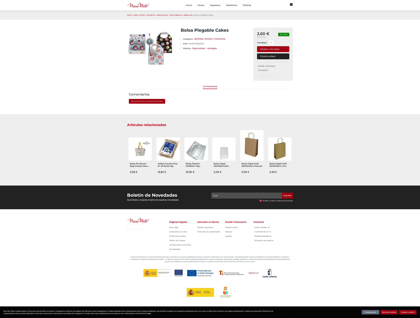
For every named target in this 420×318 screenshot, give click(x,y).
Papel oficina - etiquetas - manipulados (151, 15)
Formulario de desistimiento (208, 232)
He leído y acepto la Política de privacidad (277, 201)
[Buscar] (288, 5)
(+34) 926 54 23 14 (262, 232)
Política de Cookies (177, 240)
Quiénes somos (231, 227)
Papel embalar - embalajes (181, 15)
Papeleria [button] (215, 5)
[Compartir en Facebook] (259, 75)
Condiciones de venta (178, 232)
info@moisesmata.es (262, 236)
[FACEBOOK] (129, 227)
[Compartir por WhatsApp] (269, 75)
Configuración (370, 312)
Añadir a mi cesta (269, 49)
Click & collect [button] (267, 56)
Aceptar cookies (407, 312)
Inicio (129, 15)
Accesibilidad (174, 249)
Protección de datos (177, 236)
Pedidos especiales (205, 227)
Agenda (228, 236)
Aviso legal (173, 227)
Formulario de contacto (263, 240)
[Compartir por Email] (273, 75)
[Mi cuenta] (292, 5)
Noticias (228, 232)
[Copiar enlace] (278, 75)
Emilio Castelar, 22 (262, 227)
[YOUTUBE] (141, 227)
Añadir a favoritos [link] (266, 66)
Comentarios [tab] (210, 86)
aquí (149, 313)
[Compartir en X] (264, 75)
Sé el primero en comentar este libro (147, 101)
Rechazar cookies (389, 312)
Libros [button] (200, 5)
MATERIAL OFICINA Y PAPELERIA (209, 39)
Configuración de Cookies (180, 245)
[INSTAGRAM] (135, 227)
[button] (290, 5)
